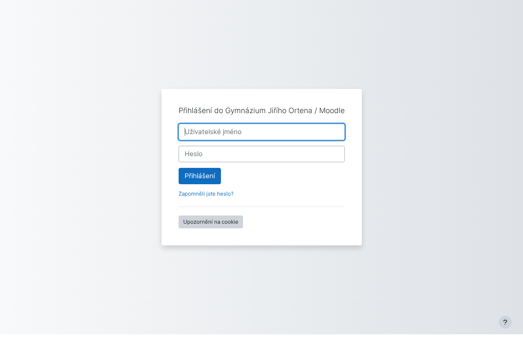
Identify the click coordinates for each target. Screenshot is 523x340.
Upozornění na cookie (210, 221)
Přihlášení (200, 176)
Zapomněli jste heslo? (206, 193)
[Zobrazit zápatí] (505, 322)
